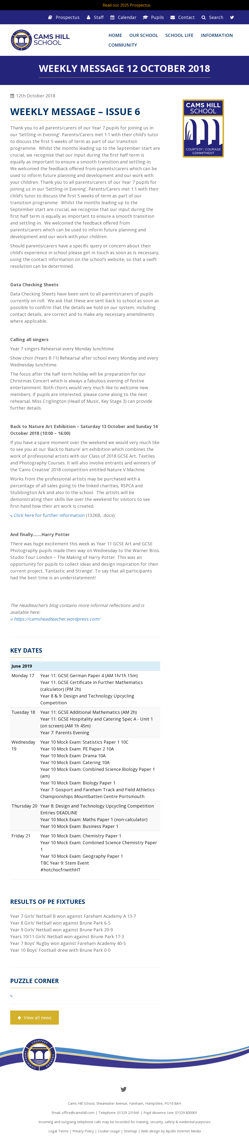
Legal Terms (58, 1131)
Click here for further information (49, 515)
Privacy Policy (83, 1131)
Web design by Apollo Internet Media (171, 1131)
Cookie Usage (109, 1131)
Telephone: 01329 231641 (119, 1112)
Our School (143, 35)
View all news (37, 1017)
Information (217, 35)
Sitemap (130, 1131)
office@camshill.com (78, 1112)
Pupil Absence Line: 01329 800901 (170, 1112)
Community (122, 45)
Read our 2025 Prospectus (127, 5)
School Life (179, 35)
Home (115, 35)
